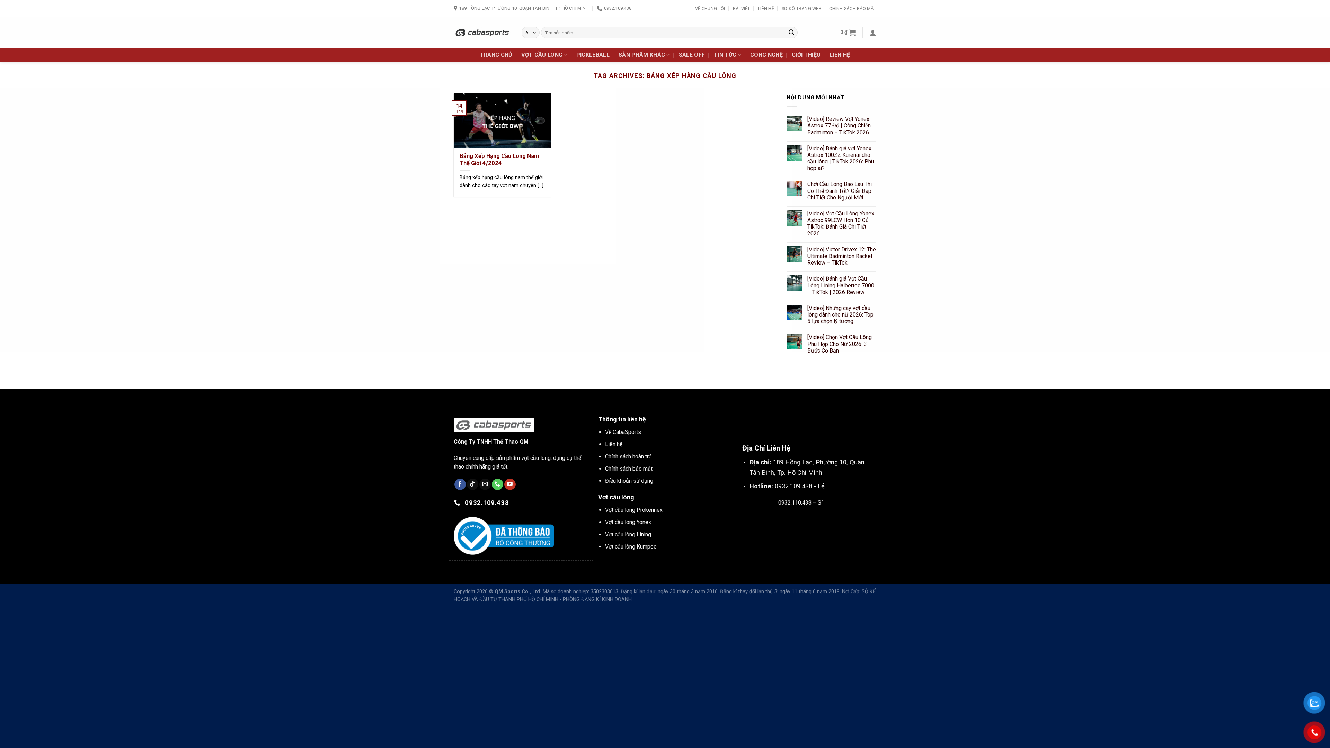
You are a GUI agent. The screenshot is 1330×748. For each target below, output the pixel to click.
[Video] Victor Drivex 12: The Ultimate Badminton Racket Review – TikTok (841, 256)
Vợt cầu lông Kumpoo (631, 546)
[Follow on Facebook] (460, 484)
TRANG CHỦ (496, 55)
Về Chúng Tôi (710, 8)
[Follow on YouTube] (510, 484)
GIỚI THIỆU (806, 55)
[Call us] (497, 484)
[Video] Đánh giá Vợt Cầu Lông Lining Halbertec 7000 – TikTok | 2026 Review (840, 285)
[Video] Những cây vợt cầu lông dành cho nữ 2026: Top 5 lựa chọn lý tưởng (840, 314)
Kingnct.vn (806, 518)
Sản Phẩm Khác (642, 55)
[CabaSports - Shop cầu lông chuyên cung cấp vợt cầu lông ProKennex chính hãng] (482, 32)
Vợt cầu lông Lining (628, 534)
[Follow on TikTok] (472, 484)
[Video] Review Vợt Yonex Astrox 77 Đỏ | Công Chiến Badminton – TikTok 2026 (839, 126)
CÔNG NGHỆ (766, 55)
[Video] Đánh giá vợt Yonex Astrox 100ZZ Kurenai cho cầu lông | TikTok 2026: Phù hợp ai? (840, 158)
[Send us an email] (485, 484)
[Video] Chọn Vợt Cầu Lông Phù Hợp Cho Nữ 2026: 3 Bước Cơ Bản (839, 344)
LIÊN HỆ (840, 55)
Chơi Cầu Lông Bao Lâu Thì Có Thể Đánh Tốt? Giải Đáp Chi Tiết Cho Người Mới (839, 191)
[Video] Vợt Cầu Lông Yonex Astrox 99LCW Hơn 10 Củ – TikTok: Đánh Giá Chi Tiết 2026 (840, 223)
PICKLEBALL (593, 55)
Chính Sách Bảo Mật (852, 8)
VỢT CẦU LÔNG (541, 55)
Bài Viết (741, 8)
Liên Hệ (766, 8)
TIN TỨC (725, 55)
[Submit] (791, 32)
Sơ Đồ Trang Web (802, 8)
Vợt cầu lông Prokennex (634, 510)
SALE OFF (692, 55)
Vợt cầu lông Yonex (628, 522)
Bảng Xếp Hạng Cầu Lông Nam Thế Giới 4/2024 (499, 160)
